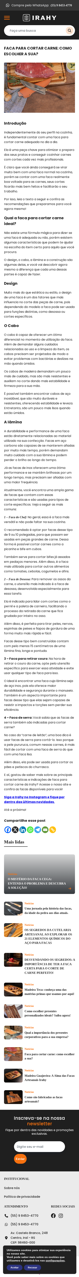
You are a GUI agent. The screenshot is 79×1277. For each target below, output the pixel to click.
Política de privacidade (22, 1196)
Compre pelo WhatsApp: (42, 5)
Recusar (32, 1267)
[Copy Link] (52, 829)
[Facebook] (7, 829)
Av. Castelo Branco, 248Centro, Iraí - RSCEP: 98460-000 (29, 1238)
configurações (55, 1260)
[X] (15, 829)
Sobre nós (12, 1188)
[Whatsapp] (30, 829)
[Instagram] (60, 1215)
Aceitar (15, 1267)
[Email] (45, 829)
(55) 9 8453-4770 (24, 1215)
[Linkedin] (22, 829)
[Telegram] (37, 829)
